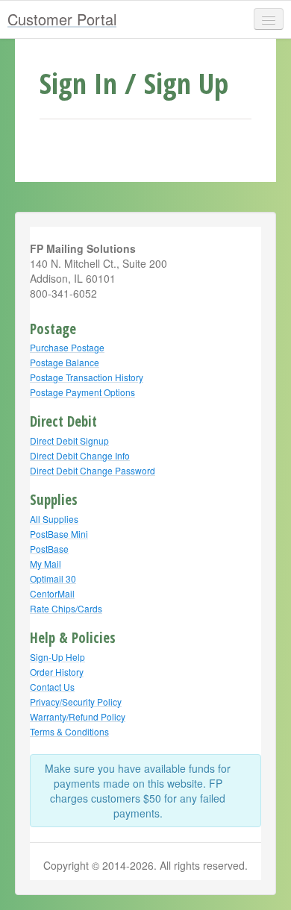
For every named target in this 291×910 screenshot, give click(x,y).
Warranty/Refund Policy (77, 716)
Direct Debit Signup (69, 440)
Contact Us (52, 686)
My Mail (45, 563)
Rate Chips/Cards (66, 608)
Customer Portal (61, 19)
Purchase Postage (67, 347)
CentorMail (52, 593)
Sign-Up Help (57, 656)
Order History (57, 671)
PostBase (49, 548)
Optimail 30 (53, 578)
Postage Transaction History (86, 377)
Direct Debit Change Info (80, 455)
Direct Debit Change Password (92, 470)
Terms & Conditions (69, 731)
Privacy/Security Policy (76, 701)
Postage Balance (64, 362)
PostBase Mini (59, 533)
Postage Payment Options (82, 392)
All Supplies (54, 518)
